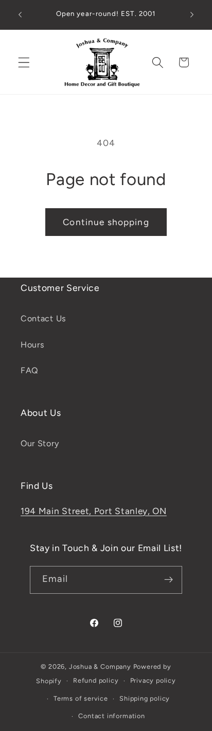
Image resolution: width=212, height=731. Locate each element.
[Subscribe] (168, 580)
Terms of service (81, 698)
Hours (32, 345)
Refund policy (95, 680)
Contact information (111, 716)
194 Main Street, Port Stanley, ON (94, 511)
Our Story (40, 443)
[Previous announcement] (20, 15)
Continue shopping (106, 222)
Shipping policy (144, 698)
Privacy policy (153, 680)
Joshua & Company (100, 666)
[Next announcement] (192, 15)
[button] (24, 62)
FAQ (30, 370)
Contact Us (43, 318)
